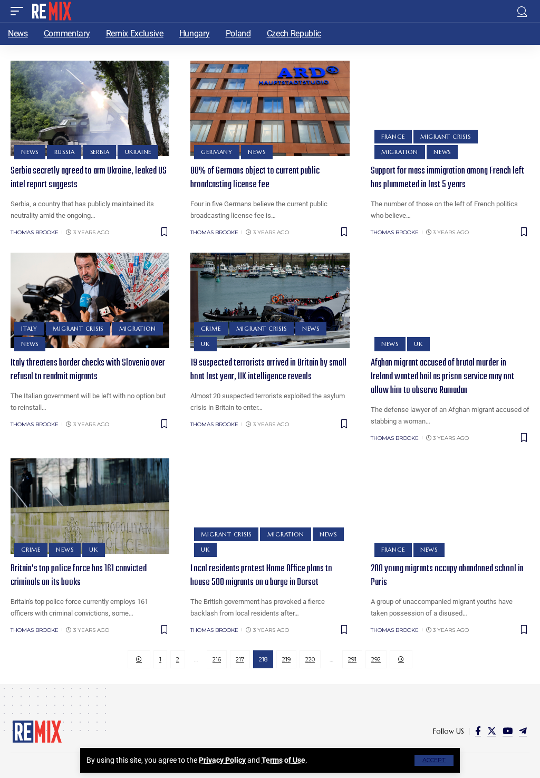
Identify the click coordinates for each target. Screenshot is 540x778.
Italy (29, 328)
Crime (210, 328)
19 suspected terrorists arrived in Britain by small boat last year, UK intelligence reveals (268, 370)
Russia (64, 152)
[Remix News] (50, 11)
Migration (399, 152)
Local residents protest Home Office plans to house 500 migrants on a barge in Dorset (261, 575)
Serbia (100, 152)
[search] (522, 11)
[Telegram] (522, 731)
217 (240, 659)
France (393, 136)
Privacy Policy (222, 760)
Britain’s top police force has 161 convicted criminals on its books (79, 575)
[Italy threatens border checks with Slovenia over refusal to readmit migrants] (90, 300)
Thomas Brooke (35, 232)
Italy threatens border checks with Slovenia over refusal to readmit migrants (88, 370)
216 (217, 659)
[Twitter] (492, 731)
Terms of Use (283, 760)
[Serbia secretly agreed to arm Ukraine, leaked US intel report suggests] (90, 108)
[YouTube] (507, 731)
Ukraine (138, 152)
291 (352, 659)
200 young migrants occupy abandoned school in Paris (447, 575)
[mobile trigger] (19, 11)
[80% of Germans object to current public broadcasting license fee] (269, 108)
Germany (216, 152)
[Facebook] (478, 731)
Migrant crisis (445, 136)
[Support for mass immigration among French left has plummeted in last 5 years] (450, 108)
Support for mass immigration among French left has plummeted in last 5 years (447, 178)
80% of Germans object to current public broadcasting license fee (255, 178)
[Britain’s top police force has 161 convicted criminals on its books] (90, 506)
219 (286, 659)
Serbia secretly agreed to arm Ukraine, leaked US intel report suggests (89, 178)
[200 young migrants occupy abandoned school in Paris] (450, 506)
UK (205, 344)
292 (376, 659)
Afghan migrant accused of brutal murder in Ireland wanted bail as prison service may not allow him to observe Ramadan (442, 377)
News (29, 152)
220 (310, 659)
